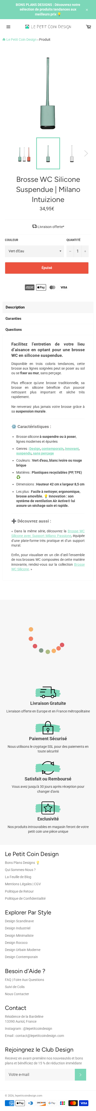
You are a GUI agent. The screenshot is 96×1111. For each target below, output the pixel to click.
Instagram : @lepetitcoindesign (28, 1029)
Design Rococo (16, 943)
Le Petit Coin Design (21, 39)
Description (15, 307)
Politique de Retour (19, 891)
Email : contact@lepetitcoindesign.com (34, 1036)
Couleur (11, 240)
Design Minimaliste (19, 935)
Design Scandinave (19, 921)
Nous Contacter (17, 994)
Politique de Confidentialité (25, 898)
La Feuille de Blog (18, 877)
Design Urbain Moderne (22, 950)
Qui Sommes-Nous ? (20, 870)
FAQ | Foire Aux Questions (24, 980)
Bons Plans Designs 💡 (22, 863)
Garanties (13, 318)
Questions (13, 329)
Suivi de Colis (15, 987)
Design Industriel (17, 928)
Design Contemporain (21, 957)
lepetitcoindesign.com (28, 1095)
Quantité (73, 240)
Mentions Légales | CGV (23, 884)
